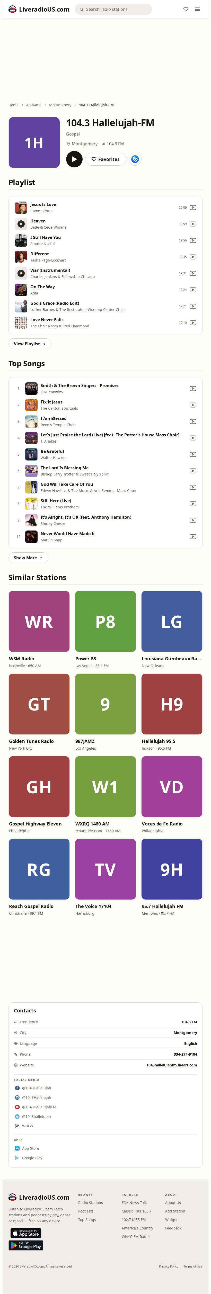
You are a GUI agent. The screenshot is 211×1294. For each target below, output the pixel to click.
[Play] (74, 159)
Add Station (175, 1211)
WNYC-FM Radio (136, 1236)
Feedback (173, 1228)
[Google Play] (25, 1245)
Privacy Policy (168, 1266)
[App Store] (25, 1233)
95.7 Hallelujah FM (162, 906)
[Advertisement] (105, 61)
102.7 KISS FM (134, 1219)
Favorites (109, 159)
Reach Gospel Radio (31, 906)
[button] (39, 621)
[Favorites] (185, 9)
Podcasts (85, 1211)
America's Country (137, 1228)
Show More (25, 558)
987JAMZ (84, 741)
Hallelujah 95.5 (158, 741)
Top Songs (87, 1219)
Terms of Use (193, 1266)
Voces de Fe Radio (162, 824)
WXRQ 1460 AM (92, 824)
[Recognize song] (135, 159)
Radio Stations (90, 1202)
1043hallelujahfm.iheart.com (171, 1065)
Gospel (73, 134)
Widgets (172, 1219)
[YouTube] (193, 207)
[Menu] (197, 9)
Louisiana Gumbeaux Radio (172, 658)
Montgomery (60, 104)
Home (13, 104)
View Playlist (27, 344)
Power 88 (85, 658)
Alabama (33, 104)
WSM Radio (21, 658)
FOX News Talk (134, 1202)
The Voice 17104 (93, 906)
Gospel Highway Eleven (35, 824)
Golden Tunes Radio (31, 741)
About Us (173, 1202)
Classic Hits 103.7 (137, 1211)
